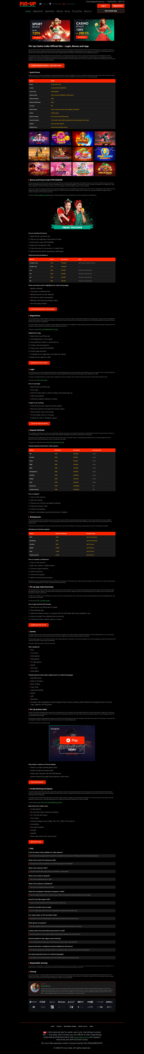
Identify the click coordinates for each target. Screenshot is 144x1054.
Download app (111, 11)
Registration (118, 6)
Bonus (67, 11)
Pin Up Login (42, 380)
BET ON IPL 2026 (36, 842)
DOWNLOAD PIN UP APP (38, 625)
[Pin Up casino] (28, 4)
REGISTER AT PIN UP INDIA (39, 363)
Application (50, 11)
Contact (59, 1026)
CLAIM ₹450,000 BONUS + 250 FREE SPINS (46, 65)
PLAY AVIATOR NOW (37, 782)
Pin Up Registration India (48, 329)
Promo (45, 4)
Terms (91, 1026)
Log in (103, 6)
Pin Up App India (43, 600)
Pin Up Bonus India (42, 195)
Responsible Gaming (70, 1026)
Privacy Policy (82, 1026)
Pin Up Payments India (55, 442)
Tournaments (56, 4)
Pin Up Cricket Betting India (51, 802)
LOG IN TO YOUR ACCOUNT (39, 423)
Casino (28, 11)
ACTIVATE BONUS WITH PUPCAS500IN (43, 309)
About (53, 1026)
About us (87, 11)
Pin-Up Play (77, 11)
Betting (60, 11)
